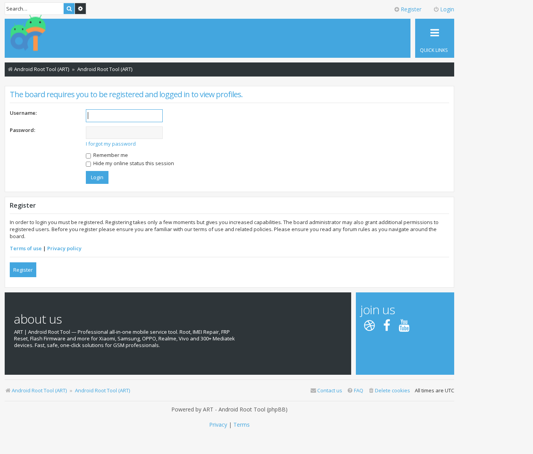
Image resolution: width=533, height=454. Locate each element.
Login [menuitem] (447, 9)
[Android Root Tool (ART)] (28, 33)
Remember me (110, 154)
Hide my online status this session (133, 163)
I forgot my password (111, 143)
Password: (22, 130)
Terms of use (26, 248)
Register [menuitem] (411, 9)
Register (23, 269)
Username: (23, 112)
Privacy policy (64, 248)
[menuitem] (389, 390)
